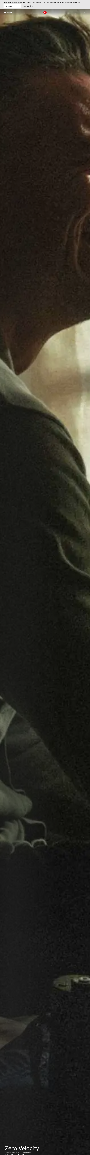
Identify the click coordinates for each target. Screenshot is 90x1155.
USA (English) (9, 6)
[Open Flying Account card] (84, 12)
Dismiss (33, 6)
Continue (26, 6)
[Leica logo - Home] (45, 12)
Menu (9, 12)
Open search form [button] (80, 12)
